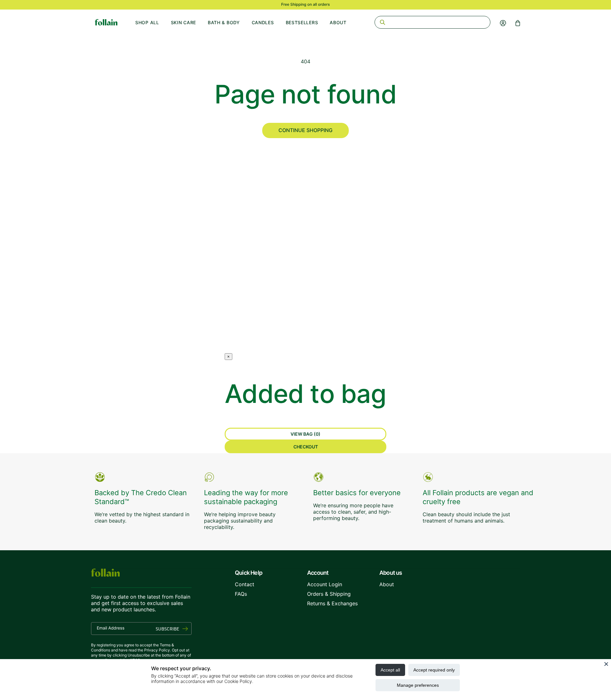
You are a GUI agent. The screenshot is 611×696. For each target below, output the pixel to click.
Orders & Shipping (329, 594)
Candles (263, 22)
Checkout (305, 446)
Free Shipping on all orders (305, 4)
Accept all (390, 669)
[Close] (606, 664)
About (338, 22)
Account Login (324, 584)
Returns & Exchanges (332, 603)
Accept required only (434, 669)
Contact (244, 584)
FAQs (241, 594)
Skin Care (183, 22)
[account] (503, 23)
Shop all (147, 22)
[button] (518, 23)
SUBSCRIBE (167, 628)
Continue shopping (305, 130)
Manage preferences (418, 685)
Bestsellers (302, 22)
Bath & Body (224, 22)
